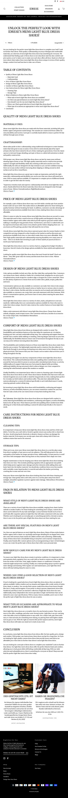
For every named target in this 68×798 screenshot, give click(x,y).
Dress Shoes (6, 774)
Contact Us (38, 752)
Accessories (49, 12)
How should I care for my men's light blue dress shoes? (25, 102)
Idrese (34, 8)
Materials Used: (12, 77)
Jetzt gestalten (18, 723)
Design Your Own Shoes (10, 779)
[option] (34, 17)
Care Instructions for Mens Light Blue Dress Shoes (23, 88)
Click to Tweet (8, 191)
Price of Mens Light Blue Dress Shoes (18, 81)
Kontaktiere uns (50, 718)
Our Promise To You (40, 746)
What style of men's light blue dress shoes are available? (26, 97)
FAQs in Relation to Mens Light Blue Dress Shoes (22, 95)
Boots (5, 771)
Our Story (49, 6)
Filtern (10, 43)
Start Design (19, 10)
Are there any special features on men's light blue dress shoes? (28, 100)
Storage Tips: (11, 93)
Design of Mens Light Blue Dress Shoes (19, 84)
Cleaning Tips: (12, 91)
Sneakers (49, 9)
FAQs (36, 743)
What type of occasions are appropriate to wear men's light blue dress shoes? (33, 106)
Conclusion (9, 109)
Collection (19, 7)
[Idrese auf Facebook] (8, 758)
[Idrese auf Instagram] (4, 758)
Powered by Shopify (34, 791)
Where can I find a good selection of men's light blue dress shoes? (29, 104)
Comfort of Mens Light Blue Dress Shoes (19, 86)
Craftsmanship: (12, 79)
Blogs (36, 755)
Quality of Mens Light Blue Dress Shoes (19, 74)
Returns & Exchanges (41, 749)
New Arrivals (7, 768)
